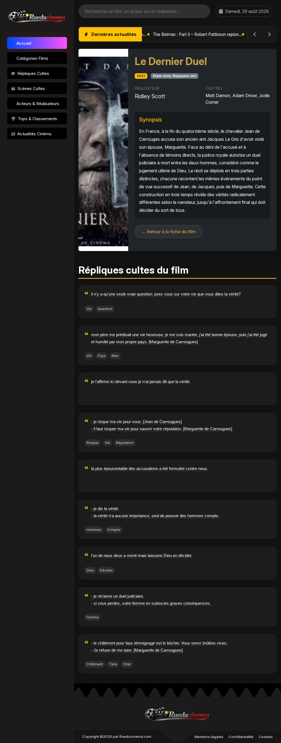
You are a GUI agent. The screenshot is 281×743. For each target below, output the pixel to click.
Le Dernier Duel (171, 61)
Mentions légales (209, 736)
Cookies (266, 736)
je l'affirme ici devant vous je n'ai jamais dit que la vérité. (140, 381)
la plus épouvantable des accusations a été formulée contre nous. (149, 468)
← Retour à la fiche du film (169, 231)
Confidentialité (241, 736)
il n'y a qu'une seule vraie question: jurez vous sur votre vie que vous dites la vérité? (166, 294)
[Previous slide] (255, 34)
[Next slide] (269, 34)
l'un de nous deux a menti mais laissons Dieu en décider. (141, 555)
